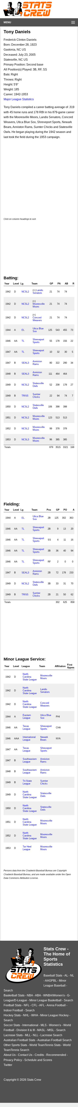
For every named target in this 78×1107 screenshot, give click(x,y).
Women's (55, 1025)
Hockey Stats (12, 1015)
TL (23, 341)
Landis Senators (38, 291)
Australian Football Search (54, 1040)
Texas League (26, 727)
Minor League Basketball (45, 1000)
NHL (26, 1015)
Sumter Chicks (36, 395)
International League (29, 738)
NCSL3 (25, 439)
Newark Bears (44, 738)
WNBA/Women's (54, 995)
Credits (39, 1054)
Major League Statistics (19, 99)
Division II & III (26, 1030)
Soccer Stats (12, 1025)
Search (8, 990)
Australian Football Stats (19, 1040)
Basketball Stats (14, 995)
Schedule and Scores (38, 1060)
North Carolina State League (30, 677)
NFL (26, 1005)
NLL (35, 1035)
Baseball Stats (53, 975)
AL (66, 975)
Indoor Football (13, 1010)
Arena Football (56, 1005)
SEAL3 (25, 362)
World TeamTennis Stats (45, 1045)
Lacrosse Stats (13, 1035)
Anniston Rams (37, 362)
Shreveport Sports (38, 341)
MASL (41, 1030)
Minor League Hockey (54, 1015)
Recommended (56, 1054)
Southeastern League (30, 760)
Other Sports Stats (15, 1045)
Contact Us (25, 1054)
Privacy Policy (13, 1060)
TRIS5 (25, 395)
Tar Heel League (27, 848)
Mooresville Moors (39, 305)
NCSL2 (25, 291)
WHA (34, 1015)
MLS (44, 1025)
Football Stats (12, 1005)
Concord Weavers (37, 319)
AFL (41, 1005)
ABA (38, 995)
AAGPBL (51, 980)
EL (23, 330)
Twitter (8, 1064)
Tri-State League (27, 782)
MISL (50, 1030)
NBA (30, 995)
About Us (10, 1054)
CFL (34, 1005)
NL (72, 975)
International (30, 1025)
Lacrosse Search (51, 1035)
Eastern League (27, 716)
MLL (27, 1035)
